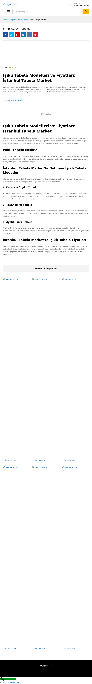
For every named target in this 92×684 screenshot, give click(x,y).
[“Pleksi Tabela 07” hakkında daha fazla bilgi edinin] (43, 456)
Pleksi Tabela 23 (68, 460)
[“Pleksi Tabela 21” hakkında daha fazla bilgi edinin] (73, 644)
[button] (9, 683)
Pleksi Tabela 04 (9, 460)
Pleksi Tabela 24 (9, 648)
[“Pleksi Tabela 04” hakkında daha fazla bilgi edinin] (14, 456)
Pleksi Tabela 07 (39, 460)
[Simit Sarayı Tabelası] (5, 34)
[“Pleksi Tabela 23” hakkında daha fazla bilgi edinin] (73, 456)
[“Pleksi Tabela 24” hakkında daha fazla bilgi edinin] (14, 644)
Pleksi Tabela (16, 100)
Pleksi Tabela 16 (38, 648)
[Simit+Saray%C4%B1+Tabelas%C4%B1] (11, 34)
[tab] (46, 115)
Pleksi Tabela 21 (68, 648)
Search (86, 11)
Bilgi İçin (77, 3)
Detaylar (46, 114)
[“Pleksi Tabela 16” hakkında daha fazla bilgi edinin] (43, 644)
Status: (6, 67)
